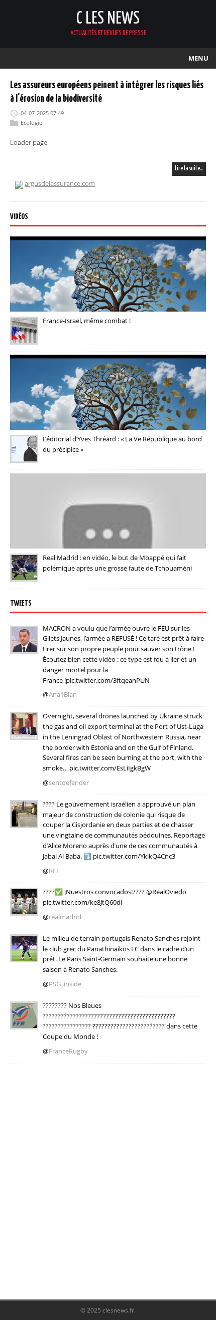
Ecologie (31, 122)
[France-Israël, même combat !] (24, 337)
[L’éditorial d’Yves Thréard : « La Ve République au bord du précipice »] (24, 455)
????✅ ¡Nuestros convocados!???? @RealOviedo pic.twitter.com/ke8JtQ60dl (114, 897)
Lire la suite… (189, 168)
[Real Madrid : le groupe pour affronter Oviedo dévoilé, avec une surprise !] (24, 909)
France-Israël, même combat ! (87, 320)
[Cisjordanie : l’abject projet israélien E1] (24, 821)
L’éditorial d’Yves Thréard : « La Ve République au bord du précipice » (122, 444)
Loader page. (29, 142)
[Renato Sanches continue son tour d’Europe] (24, 955)
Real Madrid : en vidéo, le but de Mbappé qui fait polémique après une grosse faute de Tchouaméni (117, 563)
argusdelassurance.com (60, 183)
